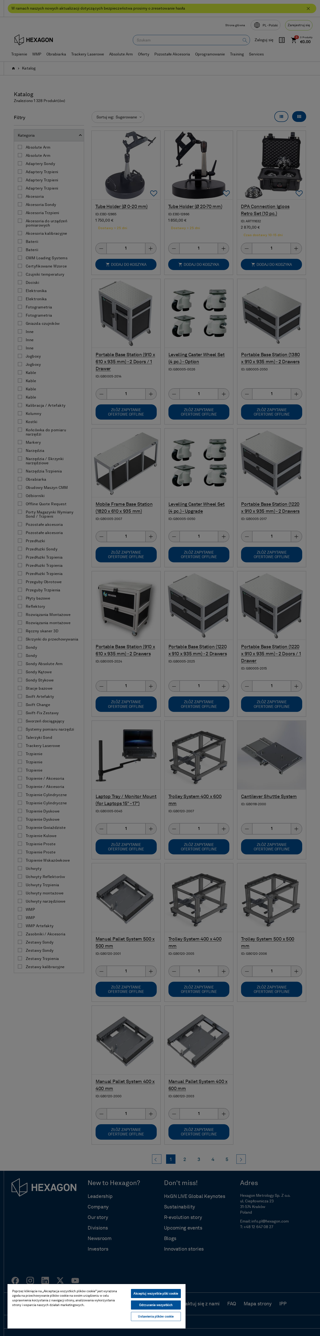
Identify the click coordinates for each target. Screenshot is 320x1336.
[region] (96, 1306)
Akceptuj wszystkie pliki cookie (156, 1293)
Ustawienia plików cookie (156, 1316)
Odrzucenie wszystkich (156, 1305)
